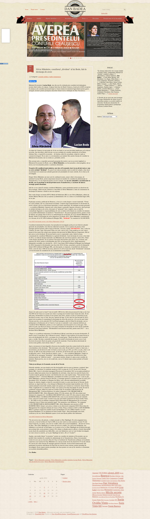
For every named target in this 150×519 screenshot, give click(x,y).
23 (30, 496)
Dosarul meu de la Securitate (112, 18)
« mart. (30, 501)
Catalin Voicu (105, 478)
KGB (116, 487)
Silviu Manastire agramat (42, 460)
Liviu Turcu (100, 490)
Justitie (39, 18)
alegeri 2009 (113, 473)
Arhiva (99, 116)
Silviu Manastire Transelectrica (54, 461)
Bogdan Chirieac (115, 476)
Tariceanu (105, 506)
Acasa (26, 9)
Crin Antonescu (114, 480)
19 (44, 493)
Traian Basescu (114, 506)
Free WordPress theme (59, 514)
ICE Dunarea (111, 487)
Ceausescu (114, 478)
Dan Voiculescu (110, 483)
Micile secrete (114, 492)
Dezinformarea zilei (108, 485)
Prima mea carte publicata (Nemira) (40, 50)
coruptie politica (43, 77)
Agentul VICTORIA (100, 473)
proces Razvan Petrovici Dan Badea (106, 496)
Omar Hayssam (116, 495)
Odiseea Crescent (107, 495)
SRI (100, 506)
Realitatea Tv (120, 497)
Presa (85, 18)
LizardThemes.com (73, 514)
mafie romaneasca (55, 77)
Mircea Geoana (97, 495)
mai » (35, 501)
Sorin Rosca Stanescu (113, 503)
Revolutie (96, 18)
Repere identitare (53, 18)
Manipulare (108, 490)
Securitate (106, 500)
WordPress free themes (89, 514)
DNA (119, 485)
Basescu (105, 475)
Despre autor (34, 9)
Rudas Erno (100, 500)
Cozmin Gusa (105, 480)
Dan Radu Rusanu (97, 483)
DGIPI (116, 485)
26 (44, 496)
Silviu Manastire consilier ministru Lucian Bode (66, 460)
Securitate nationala (71, 18)
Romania (94, 500)
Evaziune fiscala (96, 487)
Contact (42, 9)
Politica (29, 18)
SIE (116, 500)
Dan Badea (121, 480)
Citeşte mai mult (113, 93)
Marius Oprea (101, 493)
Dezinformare (96, 485)
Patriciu (95, 497)
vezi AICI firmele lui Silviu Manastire (41, 416)
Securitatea (111, 500)
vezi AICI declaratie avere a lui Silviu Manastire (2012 (46, 221)
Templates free (39, 514)
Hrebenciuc (104, 487)
